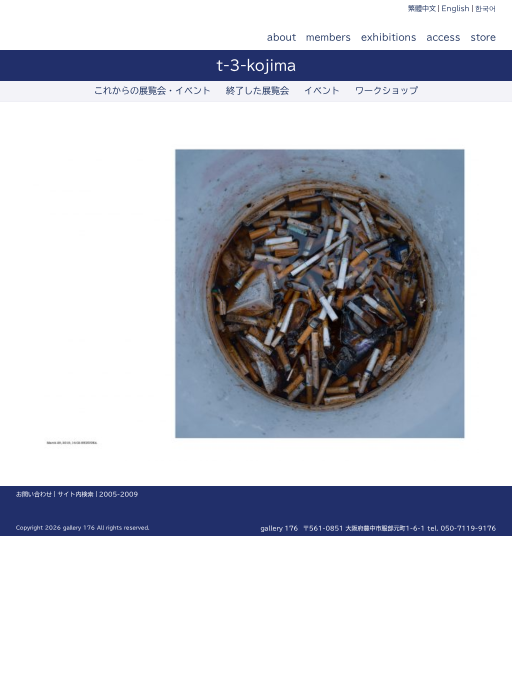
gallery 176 (72, 37)
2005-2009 (118, 494)
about (281, 37)
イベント (322, 90)
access (443, 37)
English (456, 8)
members (328, 37)
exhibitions (388, 37)
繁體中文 (422, 8)
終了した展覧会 (257, 90)
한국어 (485, 8)
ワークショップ (386, 90)
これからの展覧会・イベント (152, 90)
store (483, 37)
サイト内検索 (76, 494)
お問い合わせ (34, 494)
